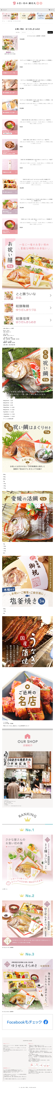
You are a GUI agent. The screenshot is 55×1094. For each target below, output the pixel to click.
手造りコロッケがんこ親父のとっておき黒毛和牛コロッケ (16, 725)
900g (4, 608)
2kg (4, 613)
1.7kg (4, 488)
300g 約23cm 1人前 (8, 400)
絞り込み (50, 32)
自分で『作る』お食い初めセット (7, 331)
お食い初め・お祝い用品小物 (9, 344)
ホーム (3, 21)
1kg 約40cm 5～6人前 (8, 411)
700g (4, 476)
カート (52, 9)
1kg (4, 481)
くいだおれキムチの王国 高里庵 (8, 723)
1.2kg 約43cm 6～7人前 (9, 414)
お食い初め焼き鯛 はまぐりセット (8, 335)
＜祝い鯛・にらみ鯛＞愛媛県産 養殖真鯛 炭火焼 (9, 342)
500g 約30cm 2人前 (8, 405)
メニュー (5, 9)
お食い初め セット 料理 (8, 328)
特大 (4, 553)
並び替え (18, 32)
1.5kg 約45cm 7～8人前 (9, 416)
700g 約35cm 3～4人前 (8, 407)
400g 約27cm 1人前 (8, 402)
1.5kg (4, 485)
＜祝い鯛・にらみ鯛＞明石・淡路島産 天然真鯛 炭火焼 (11, 338)
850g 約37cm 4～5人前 (8, 409)
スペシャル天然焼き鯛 (8, 418)
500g (4, 474)
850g (4, 479)
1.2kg (4, 483)
